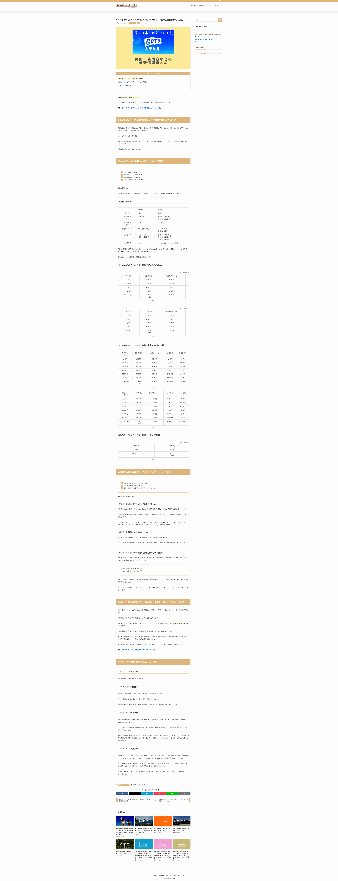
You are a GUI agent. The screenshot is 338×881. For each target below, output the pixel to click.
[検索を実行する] (220, 20)
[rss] (218, 1)
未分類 (138, 23)
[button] (122, 793)
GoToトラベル (132, 23)
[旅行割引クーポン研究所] (127, 5)
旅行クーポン (145, 784)
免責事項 (168, 875)
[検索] (221, 1)
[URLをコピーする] (184, 793)
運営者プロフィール (159, 875)
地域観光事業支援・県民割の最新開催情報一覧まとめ (139, 650)
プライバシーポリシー (178, 875)
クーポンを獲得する (125, 85)
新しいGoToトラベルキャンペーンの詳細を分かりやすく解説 (141, 108)
